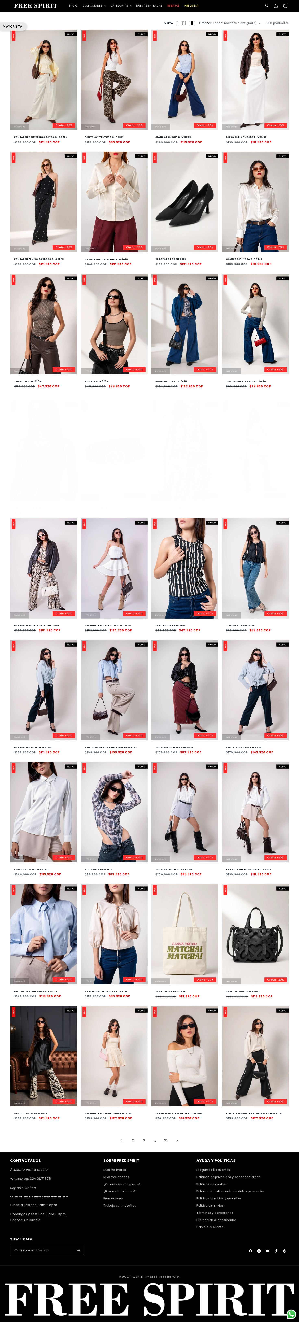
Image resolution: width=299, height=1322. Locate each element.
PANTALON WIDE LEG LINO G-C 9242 (37, 625)
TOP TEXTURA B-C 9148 (170, 625)
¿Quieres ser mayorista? (122, 1184)
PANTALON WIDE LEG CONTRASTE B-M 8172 (254, 1113)
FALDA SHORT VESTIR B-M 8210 (175, 869)
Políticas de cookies (211, 1184)
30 (166, 1140)
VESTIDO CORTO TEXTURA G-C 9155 (108, 625)
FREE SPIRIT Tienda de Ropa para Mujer (154, 1276)
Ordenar (205, 23)
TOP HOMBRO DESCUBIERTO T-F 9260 (179, 1113)
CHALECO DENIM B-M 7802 (31, 507)
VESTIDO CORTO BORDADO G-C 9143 (108, 1113)
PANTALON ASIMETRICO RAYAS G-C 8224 (40, 137)
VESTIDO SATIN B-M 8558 (30, 1113)
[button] (94, 6)
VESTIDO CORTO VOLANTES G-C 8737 (250, 507)
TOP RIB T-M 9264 (96, 381)
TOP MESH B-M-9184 (27, 381)
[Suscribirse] (78, 1250)
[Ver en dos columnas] (176, 23)
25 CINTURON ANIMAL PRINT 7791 (106, 507)
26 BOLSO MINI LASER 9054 (243, 991)
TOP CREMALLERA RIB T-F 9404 (246, 381)
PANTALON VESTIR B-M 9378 (32, 747)
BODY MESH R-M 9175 (98, 869)
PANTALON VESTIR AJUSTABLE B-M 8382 (111, 747)
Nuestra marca (114, 1170)
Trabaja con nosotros (119, 1205)
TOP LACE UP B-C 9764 (240, 625)
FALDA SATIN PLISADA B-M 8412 (246, 137)
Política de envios (210, 1205)
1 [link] (122, 1140)
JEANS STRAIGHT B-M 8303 (173, 137)
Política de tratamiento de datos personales (230, 1191)
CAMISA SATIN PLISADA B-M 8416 (106, 259)
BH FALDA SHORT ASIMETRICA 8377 (248, 869)
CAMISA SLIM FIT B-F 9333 (31, 869)
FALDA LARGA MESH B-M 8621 (174, 747)
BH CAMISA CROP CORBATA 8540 (35, 991)
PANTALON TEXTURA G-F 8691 (104, 137)
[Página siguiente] (176, 1140)
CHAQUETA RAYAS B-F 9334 (244, 747)
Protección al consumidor (216, 1220)
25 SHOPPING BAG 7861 (170, 991)
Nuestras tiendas (116, 1177)
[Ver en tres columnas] (183, 23)
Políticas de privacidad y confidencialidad (228, 1177)
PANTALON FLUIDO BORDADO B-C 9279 (39, 259)
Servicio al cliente (210, 1227)
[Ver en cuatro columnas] (192, 23)
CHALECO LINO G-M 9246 (171, 507)
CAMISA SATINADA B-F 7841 (244, 259)
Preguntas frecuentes (213, 1170)
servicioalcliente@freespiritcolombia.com (39, 1196)
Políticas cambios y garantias (219, 1198)
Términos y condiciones (214, 1213)
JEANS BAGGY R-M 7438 (171, 381)
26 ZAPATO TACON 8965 (170, 259)
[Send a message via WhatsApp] (291, 1314)
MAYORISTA (12, 26)
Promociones (113, 1198)
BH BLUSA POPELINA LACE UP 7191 (106, 991)
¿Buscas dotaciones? (119, 1191)
